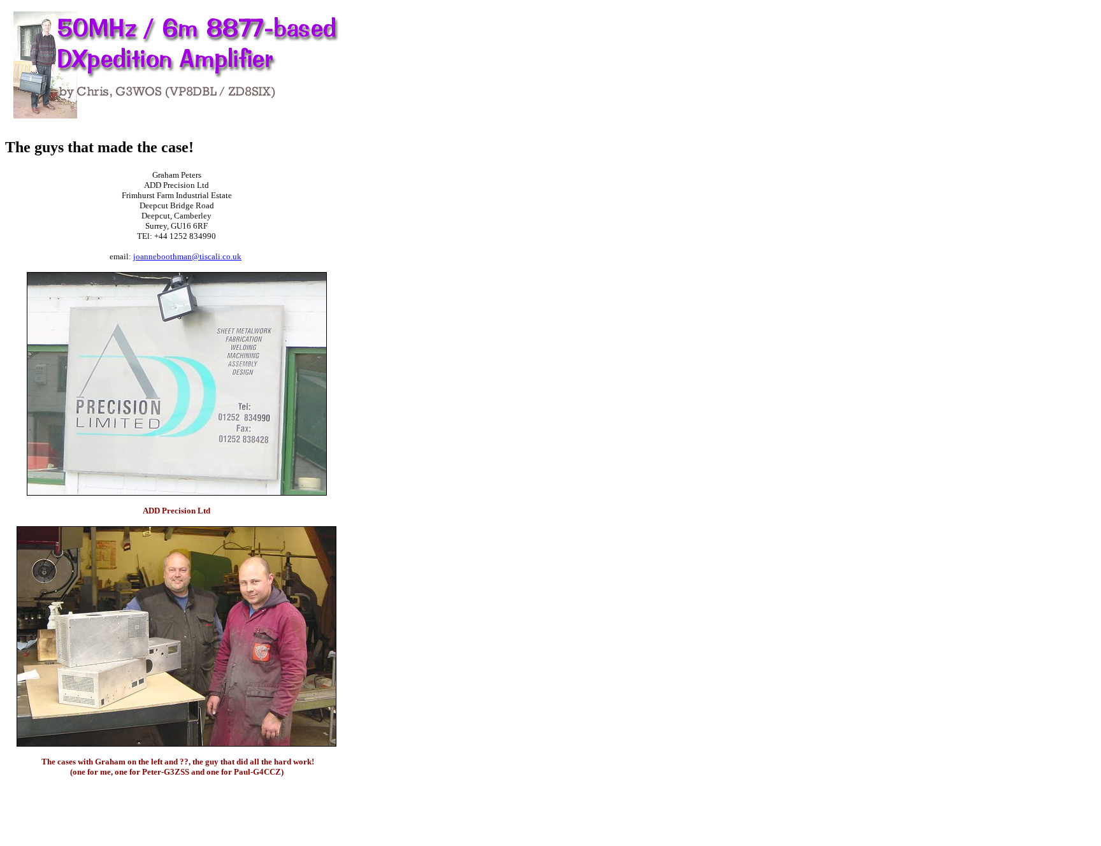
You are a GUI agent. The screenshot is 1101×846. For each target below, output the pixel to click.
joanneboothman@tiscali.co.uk (187, 256)
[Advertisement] (386, 196)
